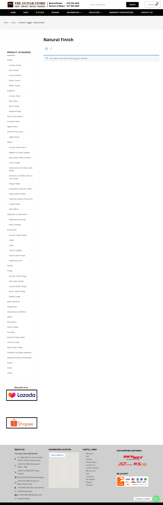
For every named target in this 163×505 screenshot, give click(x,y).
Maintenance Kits (15, 260)
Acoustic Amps (14, 96)
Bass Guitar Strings (16, 281)
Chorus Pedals (14, 163)
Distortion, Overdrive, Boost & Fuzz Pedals (21, 177)
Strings (9, 271)
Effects (9, 142)
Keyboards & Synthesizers (17, 214)
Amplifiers (11, 91)
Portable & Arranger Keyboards (19, 352)
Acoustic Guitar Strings (17, 276)
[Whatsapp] (156, 499)
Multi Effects (13, 209)
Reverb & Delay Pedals (16, 337)
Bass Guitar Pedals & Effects (20, 157)
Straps (9, 368)
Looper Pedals (14, 204)
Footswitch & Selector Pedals (20, 189)
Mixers (9, 317)
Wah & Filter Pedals (14, 347)
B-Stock (40, 12)
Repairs (55, 12)
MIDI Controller (15, 225)
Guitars (10, 60)
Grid (46, 48)
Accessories (11, 230)
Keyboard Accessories (17, 219)
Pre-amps (11, 332)
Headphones (12, 307)
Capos (11, 245)
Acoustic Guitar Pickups (18, 235)
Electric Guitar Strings (17, 291)
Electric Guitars (14, 80)
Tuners (10, 373)
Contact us (147, 12)
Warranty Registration (121, 12)
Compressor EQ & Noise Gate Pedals (20, 169)
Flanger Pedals (14, 184)
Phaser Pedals (12, 327)
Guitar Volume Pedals (17, 194)
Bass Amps (13, 101)
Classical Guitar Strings (17, 286)
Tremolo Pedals (13, 342)
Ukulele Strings (14, 296)
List (51, 48)
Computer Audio (13, 121)
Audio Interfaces (13, 301)
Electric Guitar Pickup (17, 255)
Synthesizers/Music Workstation (19, 358)
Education (94, 12)
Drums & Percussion (15, 132)
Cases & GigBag (15, 250)
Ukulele (10, 265)
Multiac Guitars (15, 85)
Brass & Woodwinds (15, 116)
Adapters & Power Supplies (19, 152)
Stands (9, 363)
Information (73, 12)
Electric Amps (14, 106)
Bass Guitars (14, 70)
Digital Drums (14, 137)
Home (13, 12)
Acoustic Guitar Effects (17, 147)
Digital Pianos (12, 126)
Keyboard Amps (15, 111)
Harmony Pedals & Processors (21, 199)
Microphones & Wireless (16, 312)
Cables (11, 240)
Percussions (11, 322)
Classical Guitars (15, 75)
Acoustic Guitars (15, 65)
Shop (25, 12)
